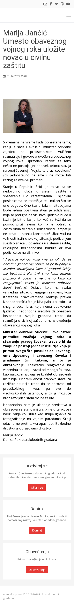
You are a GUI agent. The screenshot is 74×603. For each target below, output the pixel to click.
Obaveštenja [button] (37, 570)
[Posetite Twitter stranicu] (56, 4)
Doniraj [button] (37, 530)
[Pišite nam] (45, 4)
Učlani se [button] (37, 487)
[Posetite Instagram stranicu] (62, 4)
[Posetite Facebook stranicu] (51, 4)
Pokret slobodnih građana (17, 15)
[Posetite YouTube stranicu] (68, 4)
